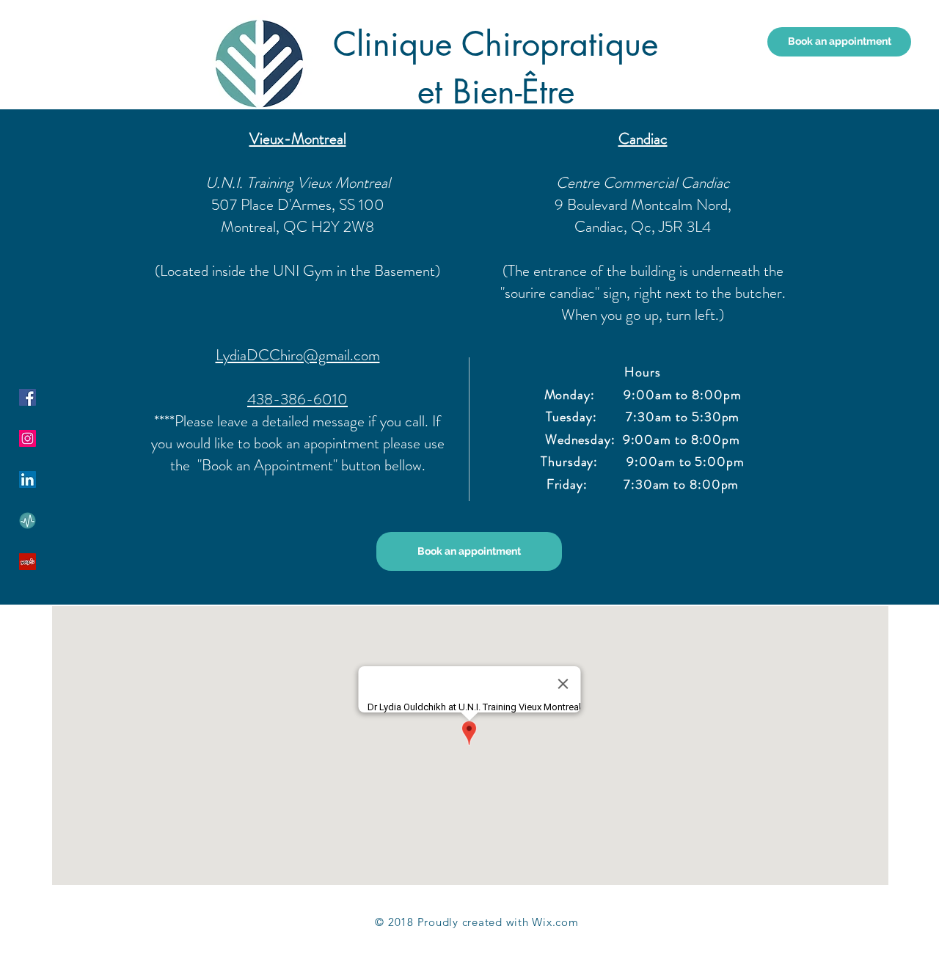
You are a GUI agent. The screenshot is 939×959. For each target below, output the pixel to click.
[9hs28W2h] (27, 520)
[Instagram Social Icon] (27, 438)
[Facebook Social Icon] (27, 397)
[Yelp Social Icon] (27, 561)
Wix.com (555, 922)
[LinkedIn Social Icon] (27, 479)
